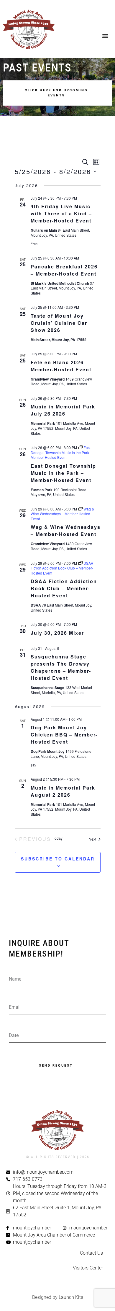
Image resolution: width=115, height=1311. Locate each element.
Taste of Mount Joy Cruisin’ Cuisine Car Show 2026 (59, 322)
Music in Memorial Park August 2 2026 (63, 791)
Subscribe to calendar (58, 859)
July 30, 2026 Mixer (57, 632)
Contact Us (91, 1253)
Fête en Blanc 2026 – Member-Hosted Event (61, 366)
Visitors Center (88, 1268)
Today (58, 838)
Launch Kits (71, 1297)
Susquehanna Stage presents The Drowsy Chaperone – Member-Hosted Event (61, 667)
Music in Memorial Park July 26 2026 (63, 410)
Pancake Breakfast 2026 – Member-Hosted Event (64, 270)
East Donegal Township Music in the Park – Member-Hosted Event (63, 472)
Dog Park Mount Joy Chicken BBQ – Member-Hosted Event (64, 734)
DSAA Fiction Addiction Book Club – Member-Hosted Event (64, 588)
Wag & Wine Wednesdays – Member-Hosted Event (66, 530)
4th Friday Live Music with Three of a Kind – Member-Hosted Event (61, 213)
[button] (105, 35)
